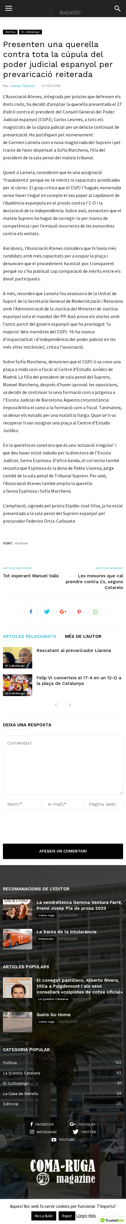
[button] (117, 8)
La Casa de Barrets (57, 1093)
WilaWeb (21, 543)
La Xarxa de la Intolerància (66, 931)
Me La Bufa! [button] (44, 1215)
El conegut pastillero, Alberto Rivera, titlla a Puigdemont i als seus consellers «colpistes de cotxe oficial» (80, 986)
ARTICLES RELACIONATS (29, 636)
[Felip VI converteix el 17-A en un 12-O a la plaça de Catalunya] (17, 685)
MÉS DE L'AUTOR (83, 636)
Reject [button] (67, 1215)
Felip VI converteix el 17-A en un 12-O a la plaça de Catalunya (79, 680)
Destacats (46, 938)
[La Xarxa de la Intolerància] (17, 939)
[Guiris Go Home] (17, 1022)
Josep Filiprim (22, 86)
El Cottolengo (30, 32)
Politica (10, 32)
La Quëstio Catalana (53, 999)
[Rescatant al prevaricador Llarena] (17, 657)
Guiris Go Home (54, 1014)
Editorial (57, 1103)
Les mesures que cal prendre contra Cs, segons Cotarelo (94, 581)
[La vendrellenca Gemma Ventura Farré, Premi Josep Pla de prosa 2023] (17, 909)
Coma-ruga (46, 915)
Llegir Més (86, 1215)
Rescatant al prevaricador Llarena (74, 650)
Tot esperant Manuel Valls (31, 575)
